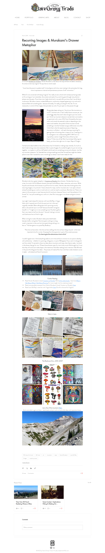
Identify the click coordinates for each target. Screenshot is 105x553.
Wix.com (66, 551)
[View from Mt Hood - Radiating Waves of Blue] (26, 492)
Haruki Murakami (64, 455)
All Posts (16, 24)
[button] (29, 17)
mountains (49, 455)
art (43, 455)
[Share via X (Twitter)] (27, 468)
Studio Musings (40, 24)
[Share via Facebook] (23, 468)
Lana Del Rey (73, 455)
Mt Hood (38, 455)
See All (89, 482)
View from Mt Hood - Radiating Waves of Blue (24, 503)
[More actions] (82, 36)
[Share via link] (35, 468)
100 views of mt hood (28, 455)
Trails (22, 24)
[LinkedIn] (54, 548)
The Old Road (30, 24)
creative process (33, 458)
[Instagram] (51, 548)
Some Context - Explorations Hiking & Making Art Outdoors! (52, 503)
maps (55, 455)
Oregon (25, 458)
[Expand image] (32, 168)
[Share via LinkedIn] (31, 468)
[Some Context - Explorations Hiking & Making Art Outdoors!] (52, 492)
